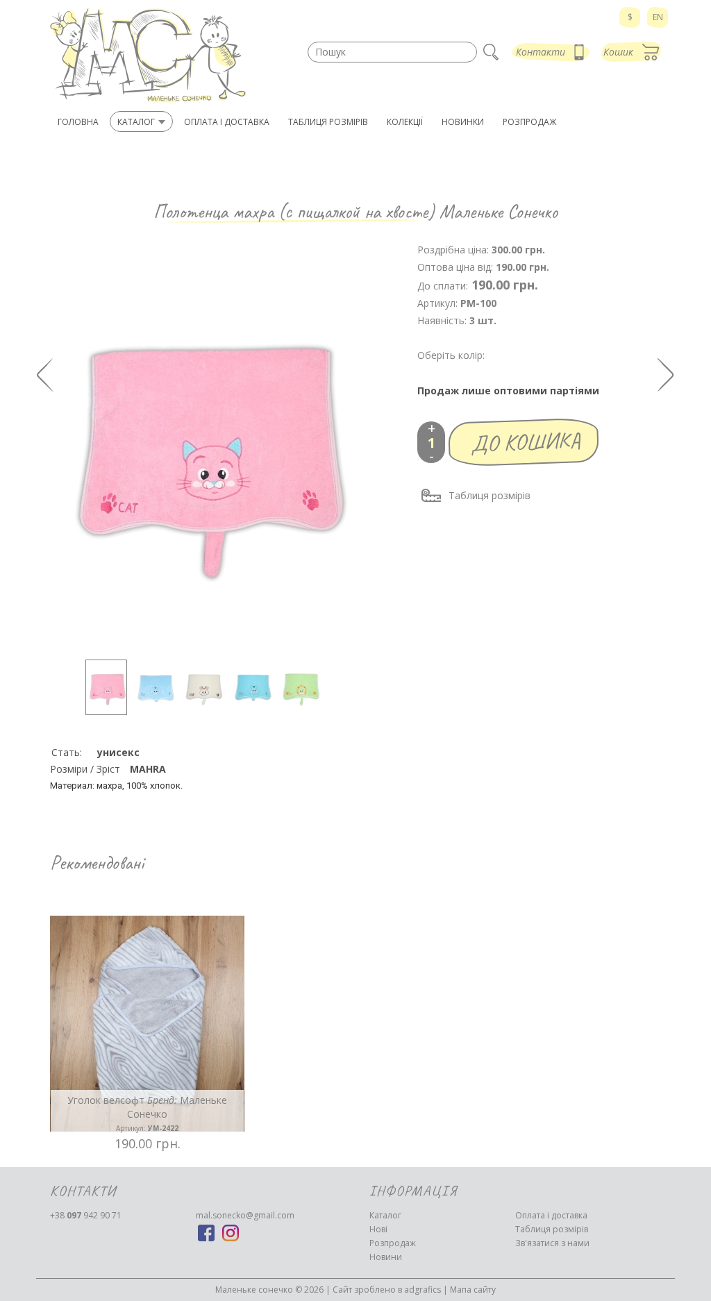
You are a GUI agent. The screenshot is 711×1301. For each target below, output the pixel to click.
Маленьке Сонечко (499, 211)
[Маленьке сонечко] (147, 55)
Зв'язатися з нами (552, 1243)
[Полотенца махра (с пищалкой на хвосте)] (106, 687)
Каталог (385, 1215)
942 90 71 (86, 1215)
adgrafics (422, 1289)
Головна (78, 122)
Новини (385, 1257)
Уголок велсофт (147, 1113)
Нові (378, 1229)
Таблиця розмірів (489, 495)
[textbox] (392, 52)
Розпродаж (392, 1243)
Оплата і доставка (551, 1215)
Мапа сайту (473, 1289)
